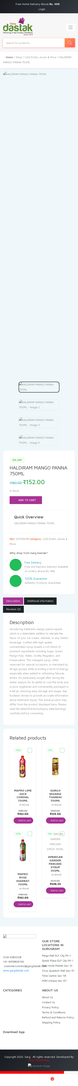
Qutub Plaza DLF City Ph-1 (57, 960)
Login (42, 9)
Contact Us (48, 1002)
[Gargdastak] (18, 26)
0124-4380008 (12, 957)
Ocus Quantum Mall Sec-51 (58, 970)
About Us (47, 997)
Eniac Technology (39, 1060)
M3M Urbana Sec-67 (54, 980)
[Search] (70, 42)
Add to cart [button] (24, 820)
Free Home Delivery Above (38, 4)
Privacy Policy (50, 1007)
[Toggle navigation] (70, 27)
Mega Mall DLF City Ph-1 (56, 955)
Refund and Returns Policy (58, 1017)
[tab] (13, 601)
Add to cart (27, 500)
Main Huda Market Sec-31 (57, 965)
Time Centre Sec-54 (54, 975)
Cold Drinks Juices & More (40, 57)
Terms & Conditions (53, 1012)
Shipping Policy (51, 1022)
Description (13, 600)
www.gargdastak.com (16, 970)
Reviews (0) (13, 609)
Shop (19, 57)
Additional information (40, 600)
